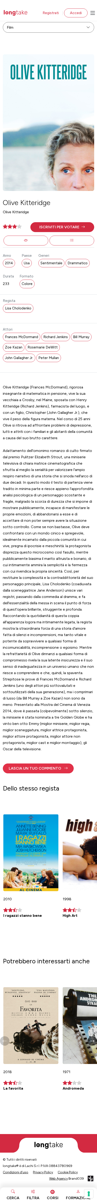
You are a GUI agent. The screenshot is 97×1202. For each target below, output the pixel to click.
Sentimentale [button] (51, 263)
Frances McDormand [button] (21, 337)
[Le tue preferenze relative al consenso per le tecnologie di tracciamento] (88, 1193)
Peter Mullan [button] (48, 358)
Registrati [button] (51, 13)
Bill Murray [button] (81, 337)
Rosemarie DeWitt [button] (43, 347)
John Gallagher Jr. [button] (19, 358)
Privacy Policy (43, 1172)
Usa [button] (27, 263)
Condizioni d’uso (15, 1172)
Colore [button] (27, 284)
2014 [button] (9, 263)
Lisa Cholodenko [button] (18, 308)
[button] (62, 227)
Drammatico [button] (78, 263)
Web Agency (58, 1179)
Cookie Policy (68, 1172)
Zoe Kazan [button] (13, 347)
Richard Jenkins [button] (55, 337)
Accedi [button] (76, 13)
